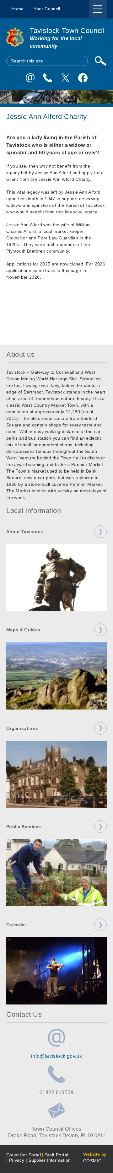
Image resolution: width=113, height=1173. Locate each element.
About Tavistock (24, 531)
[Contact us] (47, 77)
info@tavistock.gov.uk (56, 1056)
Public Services (23, 826)
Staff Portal (56, 1154)
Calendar (16, 924)
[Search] (100, 61)
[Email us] (30, 77)
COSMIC (92, 1160)
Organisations (22, 728)
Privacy (16, 1160)
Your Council (47, 8)
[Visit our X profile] (65, 77)
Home (17, 8)
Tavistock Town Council (67, 31)
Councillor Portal (23, 1154)
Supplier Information (49, 1160)
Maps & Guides (23, 629)
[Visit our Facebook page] (83, 77)
